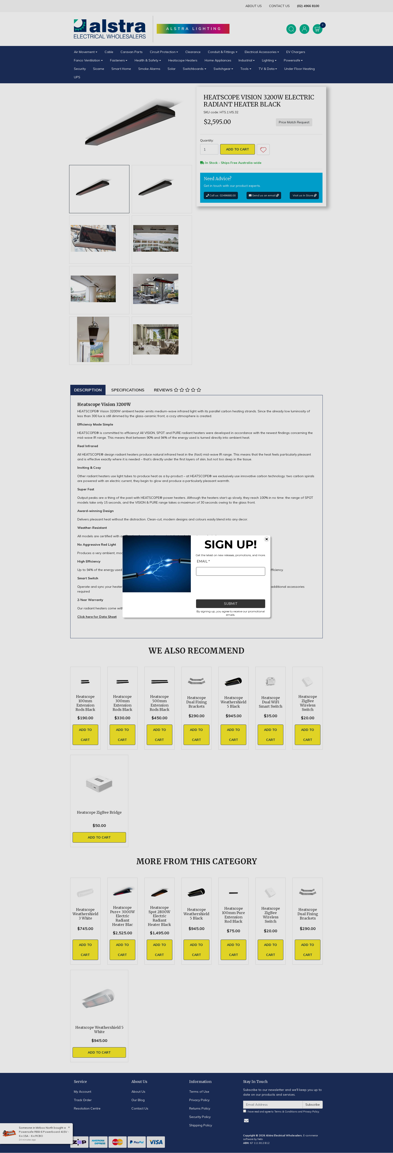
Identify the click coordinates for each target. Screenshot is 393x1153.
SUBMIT (230, 604)
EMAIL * (203, 561)
